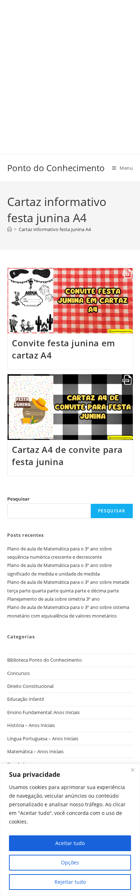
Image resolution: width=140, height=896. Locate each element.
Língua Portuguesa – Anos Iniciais (42, 738)
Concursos (18, 673)
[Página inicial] (9, 229)
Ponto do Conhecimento (56, 168)
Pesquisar (18, 499)
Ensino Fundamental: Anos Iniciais (43, 712)
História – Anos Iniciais (31, 725)
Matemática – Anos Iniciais (35, 751)
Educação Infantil (25, 699)
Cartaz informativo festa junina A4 (55, 229)
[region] (70, 830)
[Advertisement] (70, 70)
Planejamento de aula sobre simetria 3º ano (53, 599)
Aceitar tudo (70, 843)
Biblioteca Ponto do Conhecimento (44, 660)
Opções (70, 862)
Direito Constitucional (30, 686)
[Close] (132, 769)
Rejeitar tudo (70, 881)
